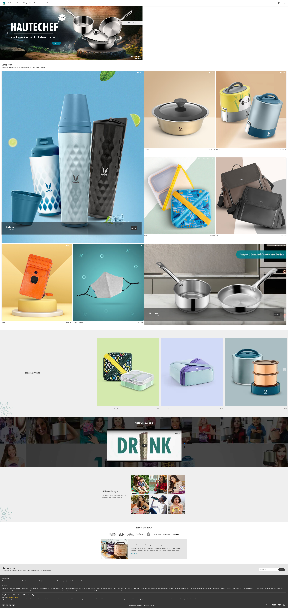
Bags (115, 588)
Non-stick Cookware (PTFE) (57, 588)
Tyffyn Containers (259, 588)
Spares (64, 581)
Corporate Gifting (22, 3)
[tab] (112, 534)
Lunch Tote (147, 588)
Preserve (18, 588)
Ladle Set (72, 590)
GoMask (223, 588)
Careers (59, 581)
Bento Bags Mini (128, 588)
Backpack (153, 588)
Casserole (12, 588)
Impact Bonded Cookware (72, 588)
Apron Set (78, 590)
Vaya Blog (130, 590)
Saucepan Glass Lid (86, 590)
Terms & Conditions (15, 581)
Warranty (53, 581)
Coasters (36, 590)
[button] (7, 33)
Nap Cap (95, 590)
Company (37, 3)
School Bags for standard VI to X (198, 588)
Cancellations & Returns (28, 581)
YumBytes (118, 590)
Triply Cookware (34, 588)
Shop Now (214, 50)
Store (43, 3)
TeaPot (87, 588)
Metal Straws (43, 590)
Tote (142, 588)
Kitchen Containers (101, 588)
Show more (208, 599)
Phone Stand (51, 590)
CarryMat (112, 590)
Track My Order (71, 581)
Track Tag (65, 590)
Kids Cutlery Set (29, 590)
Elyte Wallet (59, 590)
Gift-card (229, 588)
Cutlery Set (276, 588)
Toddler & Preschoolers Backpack (165, 588)
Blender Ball (20, 590)
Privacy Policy (5, 581)
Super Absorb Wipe (103, 590)
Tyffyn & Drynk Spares (248, 588)
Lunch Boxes (5, 588)
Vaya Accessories (237, 588)
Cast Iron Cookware (44, 588)
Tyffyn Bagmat (268, 588)
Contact (49, 3)
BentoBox (93, 588)
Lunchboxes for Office (12, 597)
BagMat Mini (216, 588)
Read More (133, 553)
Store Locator (45, 581)
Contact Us (38, 581)
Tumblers (110, 588)
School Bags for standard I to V (182, 588)
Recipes (124, 590)
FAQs (30, 3)
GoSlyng (210, 588)
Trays (281, 588)
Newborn (81, 588)
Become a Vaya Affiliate (82, 581)
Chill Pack (136, 588)
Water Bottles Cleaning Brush (9, 590)
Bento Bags (120, 588)
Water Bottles (25, 588)
